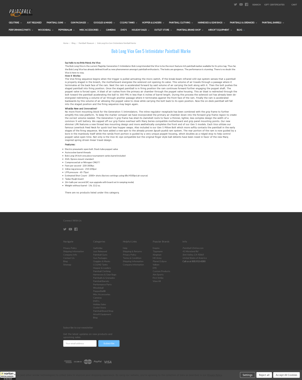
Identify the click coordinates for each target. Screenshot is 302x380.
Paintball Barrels (272, 22)
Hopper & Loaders (152, 22)
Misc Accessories (89, 30)
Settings (247, 375)
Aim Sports (158, 274)
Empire (156, 248)
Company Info (70, 254)
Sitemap (67, 264)
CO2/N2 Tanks (127, 22)
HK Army (157, 258)
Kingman (157, 254)
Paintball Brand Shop (189, 30)
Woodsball (44, 30)
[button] (8, 375)
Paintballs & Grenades (242, 22)
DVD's (124, 30)
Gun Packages (79, 22)
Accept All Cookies (286, 375)
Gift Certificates (274, 4)
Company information (133, 264)
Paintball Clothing (180, 22)
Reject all (264, 375)
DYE (155, 268)
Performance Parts (20, 30)
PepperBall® (65, 30)
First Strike (158, 277)
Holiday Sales (139, 30)
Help (125, 248)
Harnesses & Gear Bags (210, 22)
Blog (240, 30)
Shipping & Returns (132, 251)
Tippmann (158, 251)
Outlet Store (162, 30)
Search (256, 4)
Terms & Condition (132, 258)
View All (157, 281)
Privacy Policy (70, 248)
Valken (156, 264)
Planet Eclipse (160, 261)
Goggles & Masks (103, 22)
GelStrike (14, 22)
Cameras (111, 30)
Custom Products (161, 271)
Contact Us (69, 258)
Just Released (34, 22)
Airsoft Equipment (219, 30)
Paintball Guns (55, 22)
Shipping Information (73, 251)
